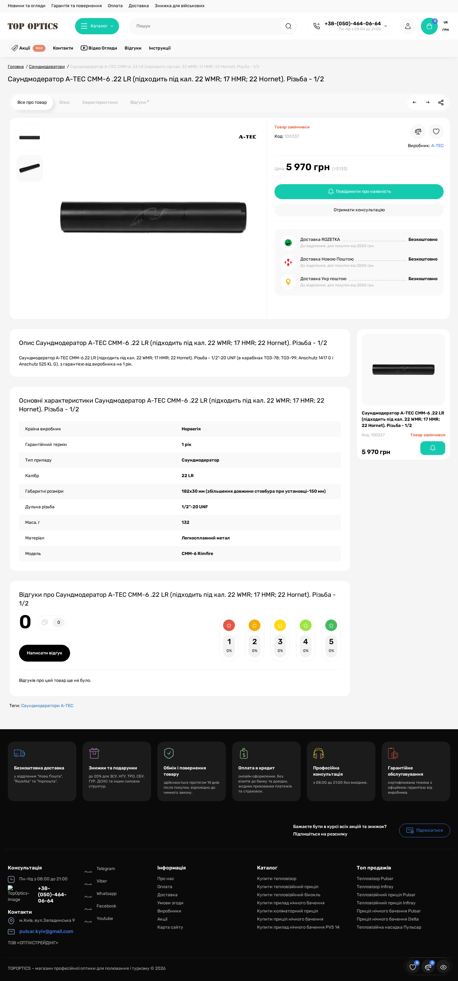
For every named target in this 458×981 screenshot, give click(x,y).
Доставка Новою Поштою (327, 259)
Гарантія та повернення (76, 5)
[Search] (288, 26)
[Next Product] (427, 102)
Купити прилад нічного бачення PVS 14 (298, 927)
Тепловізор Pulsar (375, 878)
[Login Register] (407, 26)
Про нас (165, 878)
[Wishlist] (436, 131)
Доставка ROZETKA (320, 239)
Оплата (115, 5)
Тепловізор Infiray (375, 886)
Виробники (169, 911)
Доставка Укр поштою (323, 278)
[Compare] (418, 131)
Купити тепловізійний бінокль (288, 894)
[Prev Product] (414, 102)
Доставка (139, 5)
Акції (162, 919)
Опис (64, 102)
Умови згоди (170, 903)
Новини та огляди (26, 5)
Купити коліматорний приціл (287, 911)
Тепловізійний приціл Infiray (386, 903)
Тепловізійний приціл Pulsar (386, 894)
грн (445, 30)
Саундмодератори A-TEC (47, 705)
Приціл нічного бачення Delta (388, 919)
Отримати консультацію (359, 210)
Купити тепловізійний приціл (287, 886)
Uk (446, 22)
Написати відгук (44, 653)
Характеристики (100, 102)
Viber (102, 881)
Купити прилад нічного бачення (291, 903)
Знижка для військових (180, 5)
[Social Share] (440, 102)
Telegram (106, 868)
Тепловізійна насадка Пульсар (389, 927)
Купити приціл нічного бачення (290, 919)
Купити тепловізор (276, 878)
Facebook (106, 906)
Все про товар (32, 102)
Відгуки (139, 102)
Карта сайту (170, 927)
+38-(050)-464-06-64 (353, 23)
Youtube (105, 918)
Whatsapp (107, 893)
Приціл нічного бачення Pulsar (389, 911)
